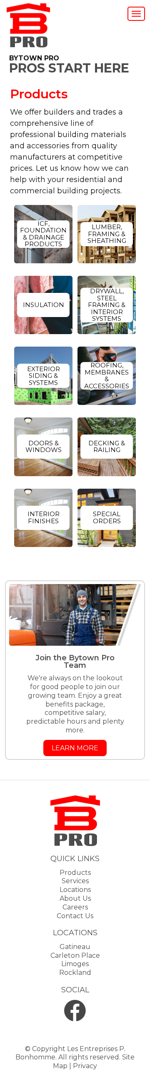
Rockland (75, 973)
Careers (75, 907)
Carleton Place (75, 955)
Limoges (75, 964)
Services (75, 881)
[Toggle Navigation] (136, 14)
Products (75, 873)
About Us (75, 898)
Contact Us (75, 916)
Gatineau (75, 947)
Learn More (75, 748)
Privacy (85, 1066)
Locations (75, 890)
